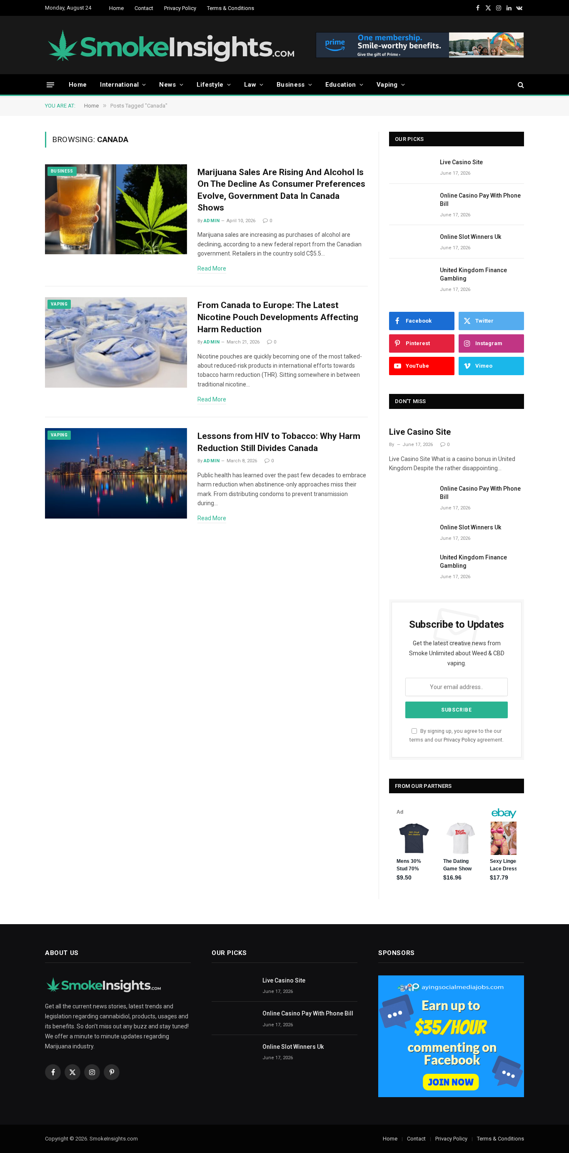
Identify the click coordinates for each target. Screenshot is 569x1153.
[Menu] (50, 84)
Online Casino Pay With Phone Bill (480, 199)
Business (290, 84)
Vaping (387, 84)
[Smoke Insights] (179, 45)
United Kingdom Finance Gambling (473, 274)
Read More (211, 268)
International (119, 84)
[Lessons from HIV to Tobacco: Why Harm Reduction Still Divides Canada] (116, 473)
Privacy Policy (180, 8)
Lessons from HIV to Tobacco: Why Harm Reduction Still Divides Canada (278, 442)
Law (250, 84)
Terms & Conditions (230, 8)
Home (116, 8)
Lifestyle (210, 84)
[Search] (520, 84)
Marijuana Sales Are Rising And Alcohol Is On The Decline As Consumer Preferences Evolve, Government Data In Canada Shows (281, 190)
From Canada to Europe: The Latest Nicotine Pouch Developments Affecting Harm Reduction (277, 317)
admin (212, 220)
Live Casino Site (461, 162)
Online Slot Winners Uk (470, 236)
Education (340, 84)
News (167, 84)
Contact (144, 8)
